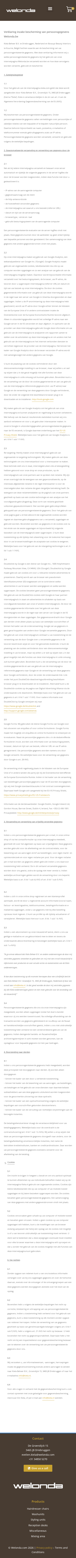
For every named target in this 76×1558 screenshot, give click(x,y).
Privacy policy (44, 1547)
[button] (50, 8)
